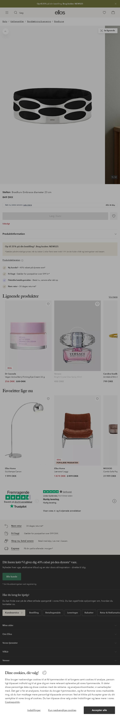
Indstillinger (34, 710)
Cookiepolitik (12, 702)
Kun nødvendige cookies (62, 710)
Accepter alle (99, 710)
